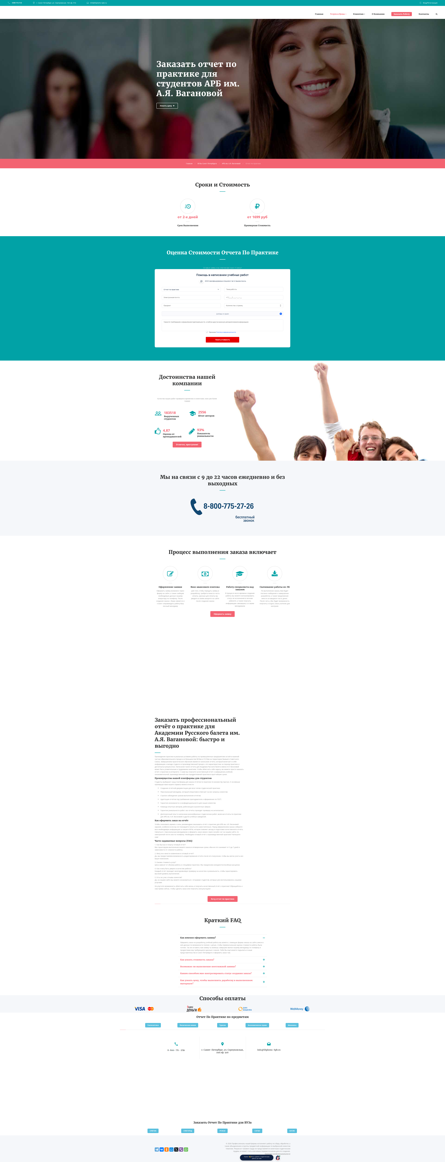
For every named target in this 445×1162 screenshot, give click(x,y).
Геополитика (153, 1025)
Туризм (222, 1025)
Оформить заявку (222, 614)
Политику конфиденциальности (226, 332)
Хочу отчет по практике (222, 899)
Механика (292, 1025)
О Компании (378, 14)
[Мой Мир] (171, 1149)
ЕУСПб (292, 1131)
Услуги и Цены (337, 14)
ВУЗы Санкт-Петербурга (207, 163)
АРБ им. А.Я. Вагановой (231, 163)
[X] (176, 1149)
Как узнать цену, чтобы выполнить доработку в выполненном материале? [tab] (216, 982)
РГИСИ (222, 1131)
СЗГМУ (257, 1131)
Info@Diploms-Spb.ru (98, 3)
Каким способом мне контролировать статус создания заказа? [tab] (216, 973)
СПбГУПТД (187, 1131)
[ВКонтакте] (162, 1149)
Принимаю (222, 332)
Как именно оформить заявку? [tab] (198, 937)
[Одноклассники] (166, 1149)
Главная (319, 14)
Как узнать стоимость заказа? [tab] (197, 959)
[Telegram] (157, 1149)
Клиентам (358, 14)
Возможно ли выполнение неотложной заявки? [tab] (208, 966)
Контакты (424, 14)
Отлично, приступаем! (187, 444)
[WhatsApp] (186, 1149)
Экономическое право (257, 1025)
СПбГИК (153, 1131)
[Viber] (181, 1149)
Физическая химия (188, 1025)
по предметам (238, 1017)
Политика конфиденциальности (277, 1154)
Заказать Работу (402, 14)
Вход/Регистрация (430, 3)
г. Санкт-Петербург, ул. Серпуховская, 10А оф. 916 (56, 3)
